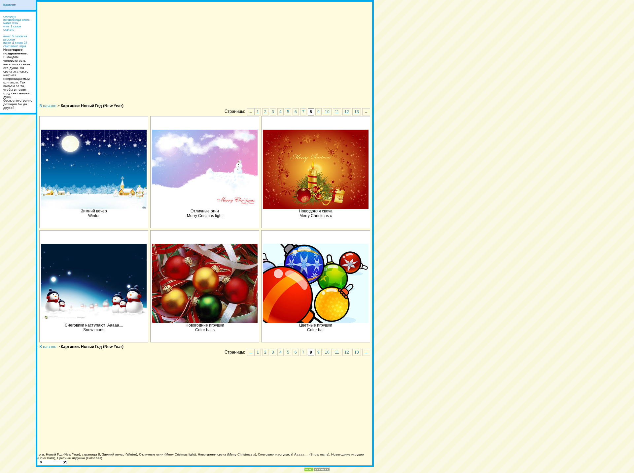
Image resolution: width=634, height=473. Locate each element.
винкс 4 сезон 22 (15, 43)
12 (346, 112)
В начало (47, 106)
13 (356, 112)
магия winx (10, 23)
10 (327, 112)
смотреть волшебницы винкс (16, 18)
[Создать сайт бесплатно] (317, 470)
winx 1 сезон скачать (12, 28)
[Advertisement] (204, 48)
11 (337, 112)
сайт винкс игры (14, 46)
